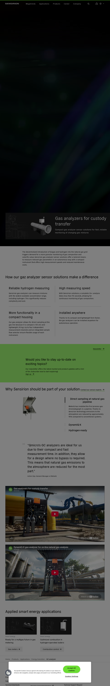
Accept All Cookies (71, 669)
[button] (8, 672)
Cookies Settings (71, 676)
